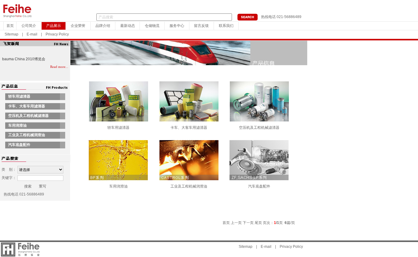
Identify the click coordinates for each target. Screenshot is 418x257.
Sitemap (11, 34)
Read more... (59, 67)
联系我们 (226, 26)
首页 (10, 26)
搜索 (28, 186)
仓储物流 (152, 26)
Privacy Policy (57, 34)
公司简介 (28, 26)
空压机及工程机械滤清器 (259, 127)
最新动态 (127, 26)
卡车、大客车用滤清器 (188, 127)
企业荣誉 (78, 26)
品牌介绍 (102, 26)
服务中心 (177, 26)
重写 (42, 186)
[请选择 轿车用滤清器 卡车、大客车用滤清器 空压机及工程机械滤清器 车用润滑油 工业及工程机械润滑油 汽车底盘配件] (40, 170)
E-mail (32, 34)
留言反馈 (201, 26)
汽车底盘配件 (259, 186)
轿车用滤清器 (118, 127)
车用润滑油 (118, 186)
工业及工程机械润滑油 (188, 186)
